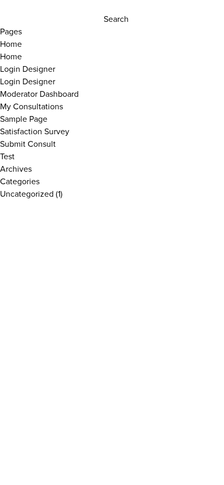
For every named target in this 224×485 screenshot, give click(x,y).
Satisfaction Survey (34, 131)
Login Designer (27, 68)
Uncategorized (27, 193)
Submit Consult (28, 143)
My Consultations (31, 106)
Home (11, 43)
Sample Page (23, 118)
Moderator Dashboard (39, 93)
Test (7, 156)
